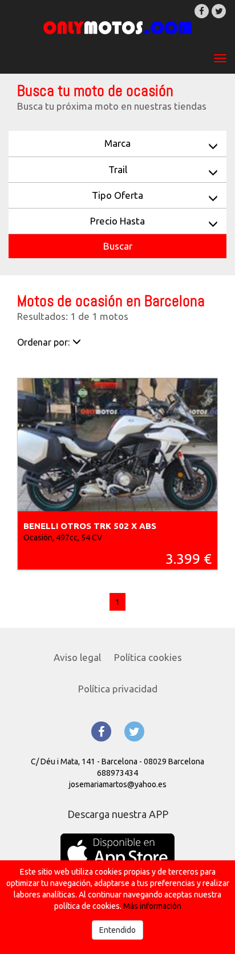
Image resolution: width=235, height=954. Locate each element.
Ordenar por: (43, 342)
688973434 (117, 772)
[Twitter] (219, 11)
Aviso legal (77, 657)
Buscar (117, 245)
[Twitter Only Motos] (134, 731)
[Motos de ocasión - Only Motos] (117, 27)
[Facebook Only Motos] (101, 731)
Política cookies (148, 657)
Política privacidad (117, 688)
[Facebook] (202, 11)
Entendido (117, 930)
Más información (152, 906)
